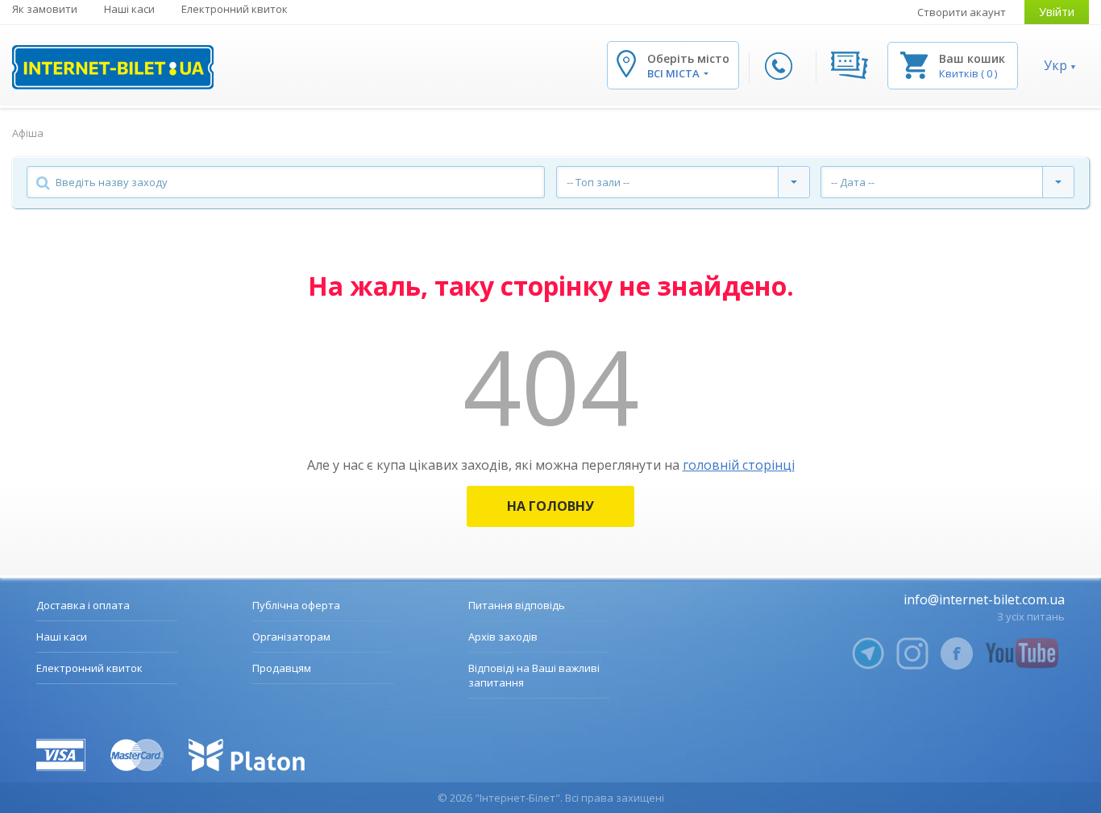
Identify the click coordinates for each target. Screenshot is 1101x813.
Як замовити (44, 9)
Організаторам (291, 636)
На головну (550, 506)
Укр (1055, 65)
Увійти (1056, 11)
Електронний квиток (234, 9)
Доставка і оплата (83, 605)
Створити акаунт (961, 12)
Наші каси (129, 9)
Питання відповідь (516, 605)
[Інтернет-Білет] (113, 67)
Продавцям (281, 668)
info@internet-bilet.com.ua (984, 599)
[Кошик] (914, 64)
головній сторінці (739, 465)
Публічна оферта (296, 605)
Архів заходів (503, 636)
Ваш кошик (972, 58)
